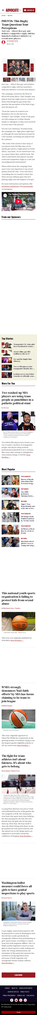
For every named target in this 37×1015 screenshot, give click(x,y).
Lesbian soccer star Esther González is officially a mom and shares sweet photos (24, 376)
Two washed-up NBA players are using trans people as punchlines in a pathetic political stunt (17, 398)
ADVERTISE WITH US (13, 992)
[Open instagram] (25, 1000)
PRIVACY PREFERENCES (9, 995)
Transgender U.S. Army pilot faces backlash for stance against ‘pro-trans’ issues (24, 346)
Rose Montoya (6, 771)
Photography (26, 476)
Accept (18, 1012)
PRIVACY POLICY (24, 992)
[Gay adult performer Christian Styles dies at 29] (10, 492)
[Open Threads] (20, 1000)
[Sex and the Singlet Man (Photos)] (7, 360)
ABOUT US (14, 988)
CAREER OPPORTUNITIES (25, 988)
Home (4, 15)
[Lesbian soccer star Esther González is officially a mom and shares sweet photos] (7, 375)
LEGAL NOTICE (30, 995)
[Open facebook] (11, 1000)
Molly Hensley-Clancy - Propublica (11, 608)
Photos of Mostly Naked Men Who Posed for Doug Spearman (27, 482)
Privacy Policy (31, 1004)
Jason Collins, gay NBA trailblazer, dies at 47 (22, 353)
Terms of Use (7, 1006)
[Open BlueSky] (16, 1000)
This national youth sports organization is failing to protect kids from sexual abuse (18, 598)
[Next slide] (32, 67)
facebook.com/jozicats (10, 186)
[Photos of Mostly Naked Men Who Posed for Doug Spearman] (10, 480)
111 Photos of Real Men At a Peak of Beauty (27, 531)
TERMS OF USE (21, 995)
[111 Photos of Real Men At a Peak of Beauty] (10, 529)
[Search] (20, 10)
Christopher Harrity (13, 41)
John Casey (6, 408)
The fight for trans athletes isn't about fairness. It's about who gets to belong (16, 761)
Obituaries (25, 489)
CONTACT (7, 988)
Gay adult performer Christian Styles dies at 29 (27, 495)
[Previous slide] (5, 67)
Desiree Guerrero (7, 898)
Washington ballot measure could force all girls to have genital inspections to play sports (18, 888)
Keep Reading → (17, 640)
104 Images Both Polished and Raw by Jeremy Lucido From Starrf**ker (28, 519)
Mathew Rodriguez (7, 706)
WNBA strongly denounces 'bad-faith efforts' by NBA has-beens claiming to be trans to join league (18, 694)
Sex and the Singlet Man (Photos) (23, 360)
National (24, 501)
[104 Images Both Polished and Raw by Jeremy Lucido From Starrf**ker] (10, 517)
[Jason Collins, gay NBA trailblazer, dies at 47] (7, 353)
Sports (10, 15)
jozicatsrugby (28, 186)
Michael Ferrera (16, 771)
